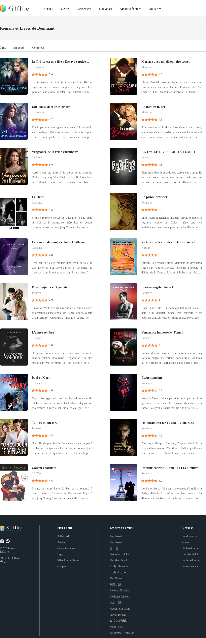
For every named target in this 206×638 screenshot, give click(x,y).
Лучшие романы (120, 608)
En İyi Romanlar (119, 566)
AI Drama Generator (122, 632)
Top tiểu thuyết (119, 560)
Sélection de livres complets (68, 563)
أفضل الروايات (118, 572)
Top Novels (116, 536)
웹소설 (114, 548)
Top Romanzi (117, 578)
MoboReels (116, 626)
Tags (60, 554)
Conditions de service (190, 539)
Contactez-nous (66, 548)
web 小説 (115, 602)
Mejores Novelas (119, 590)
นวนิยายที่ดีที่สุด (119, 620)
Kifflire (4, 551)
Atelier (61, 542)
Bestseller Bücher (120, 554)
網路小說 (115, 584)
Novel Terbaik (118, 614)
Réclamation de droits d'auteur (190, 563)
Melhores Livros (119, 596)
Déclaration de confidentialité (190, 551)
